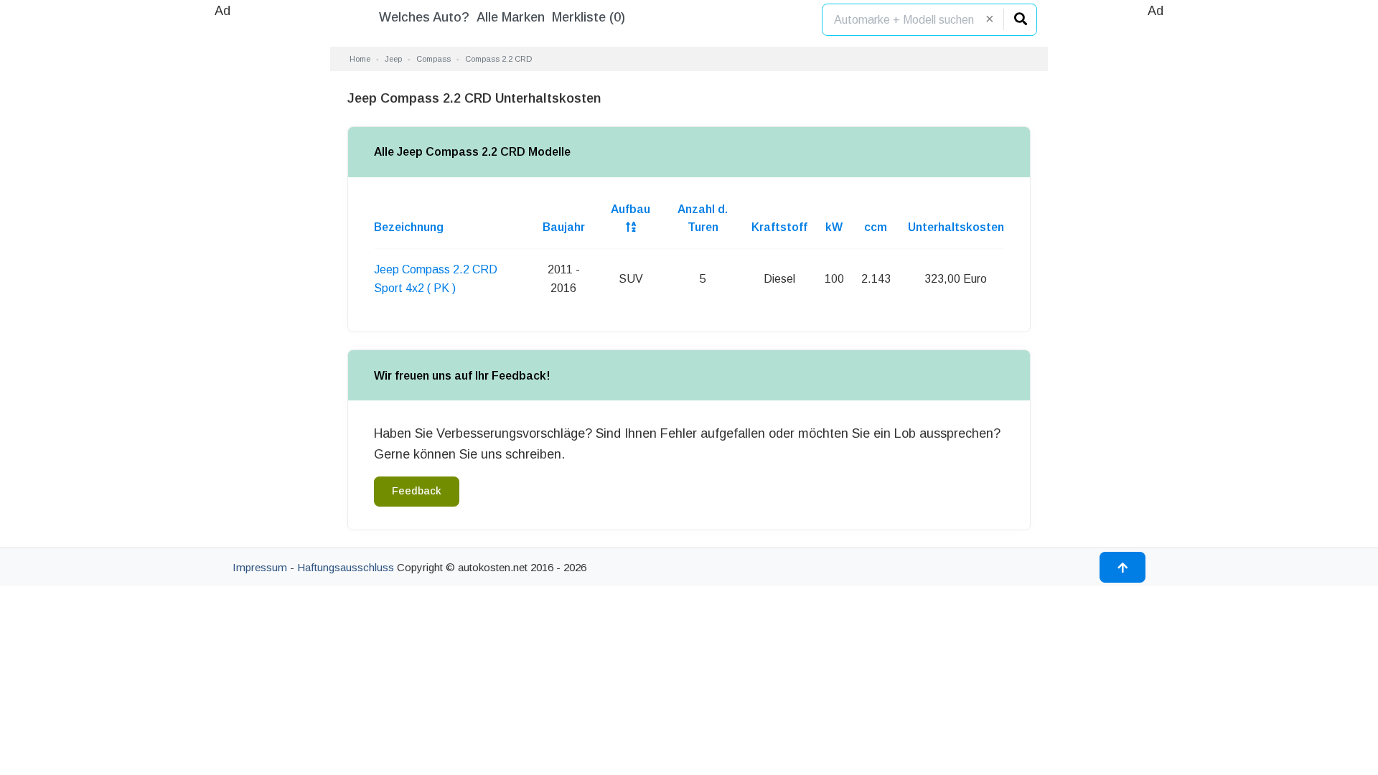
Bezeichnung (409, 227)
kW (834, 227)
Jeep (393, 59)
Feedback (416, 491)
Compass (433, 59)
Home (360, 59)
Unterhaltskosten (956, 227)
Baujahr (564, 227)
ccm (875, 227)
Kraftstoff (779, 227)
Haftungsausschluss (345, 567)
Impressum (260, 567)
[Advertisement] (222, 237)
